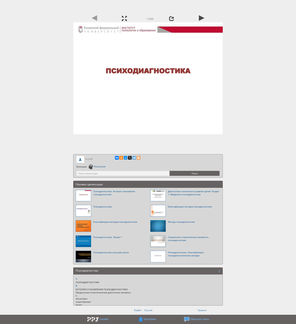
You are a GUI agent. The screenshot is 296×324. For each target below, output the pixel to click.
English (137, 310)
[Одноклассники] (121, 158)
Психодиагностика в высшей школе (111, 252)
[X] (130, 158)
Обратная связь (199, 319)
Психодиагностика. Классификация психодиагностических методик (186, 254)
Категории (150, 319)
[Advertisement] (148, 7)
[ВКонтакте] (117, 158)
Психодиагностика (102, 206)
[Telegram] (134, 158)
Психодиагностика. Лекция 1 (107, 237)
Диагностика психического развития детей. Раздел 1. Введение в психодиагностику (193, 193)
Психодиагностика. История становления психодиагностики (114, 193)
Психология (100, 166)
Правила (202, 310)
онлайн (104, 319)
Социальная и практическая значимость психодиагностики (188, 238)
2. (77, 285)
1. (77, 278)
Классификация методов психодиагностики (190, 206)
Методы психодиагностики (181, 221)
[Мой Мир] (125, 158)
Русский (148, 310)
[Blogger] (138, 158)
